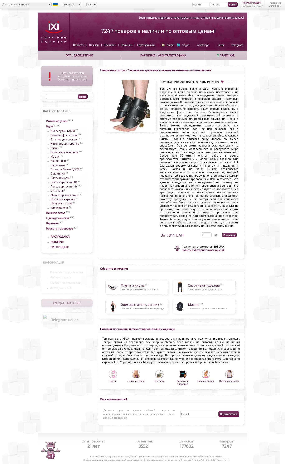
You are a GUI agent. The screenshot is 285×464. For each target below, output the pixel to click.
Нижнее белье (56, 212)
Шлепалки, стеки (62, 203)
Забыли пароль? (252, 6)
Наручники (58, 165)
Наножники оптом (112, 70)
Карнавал (52, 223)
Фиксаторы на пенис (64, 195)
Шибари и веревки (63, 199)
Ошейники (58, 173)
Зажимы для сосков (64, 139)
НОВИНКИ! (57, 241)
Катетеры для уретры (65, 143)
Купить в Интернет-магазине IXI (203, 250)
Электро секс (59, 207)
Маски (55, 156)
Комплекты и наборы (64, 152)
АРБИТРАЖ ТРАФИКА (172, 55)
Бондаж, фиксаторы (64, 135)
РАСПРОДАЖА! (60, 236)
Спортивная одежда (204, 285)
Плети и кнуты (60, 178)
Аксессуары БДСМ (63, 131)
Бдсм (49, 126)
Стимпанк (57, 190)
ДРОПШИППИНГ (83, 55)
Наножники (58, 161)
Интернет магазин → (275, 4)
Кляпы (55, 148)
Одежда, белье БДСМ (65, 169)
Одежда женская (57, 218)
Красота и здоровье (59, 228)
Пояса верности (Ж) (64, 182)
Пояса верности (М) (64, 186)
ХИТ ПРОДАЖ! (60, 247)
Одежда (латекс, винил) (140, 304)
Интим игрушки (56, 121)
